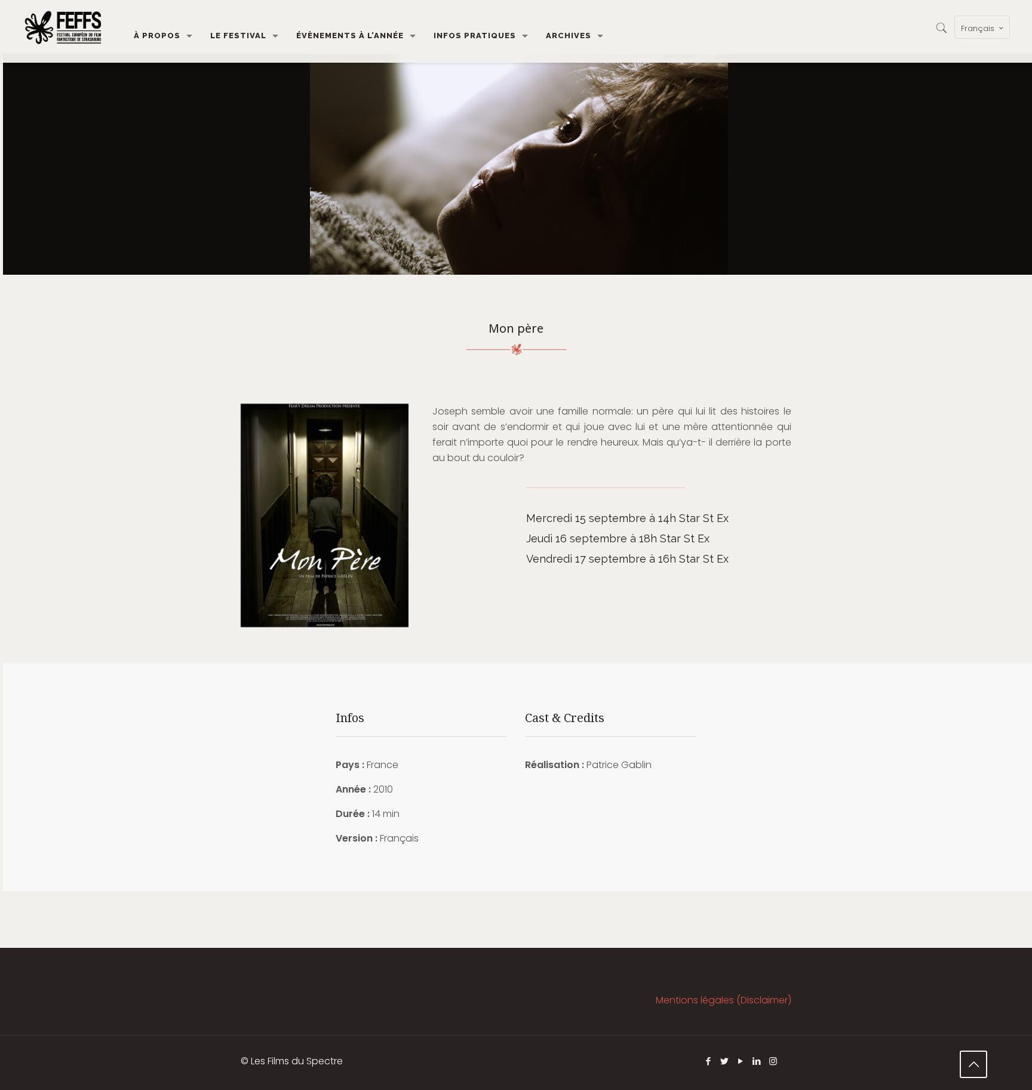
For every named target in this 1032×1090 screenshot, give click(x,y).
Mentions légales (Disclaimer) (723, 1000)
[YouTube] (741, 1061)
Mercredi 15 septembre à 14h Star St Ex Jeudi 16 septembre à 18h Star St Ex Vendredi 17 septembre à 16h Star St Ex (627, 538)
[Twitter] (724, 1061)
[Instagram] (773, 1061)
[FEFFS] (63, 27)
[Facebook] (708, 1061)
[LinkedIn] (757, 1061)
